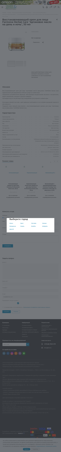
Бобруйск (45, 226)
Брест (22, 223)
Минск (11, 223)
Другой (11, 229)
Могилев (33, 223)
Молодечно (12, 226)
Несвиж (44, 223)
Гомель (22, 226)
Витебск (33, 226)
